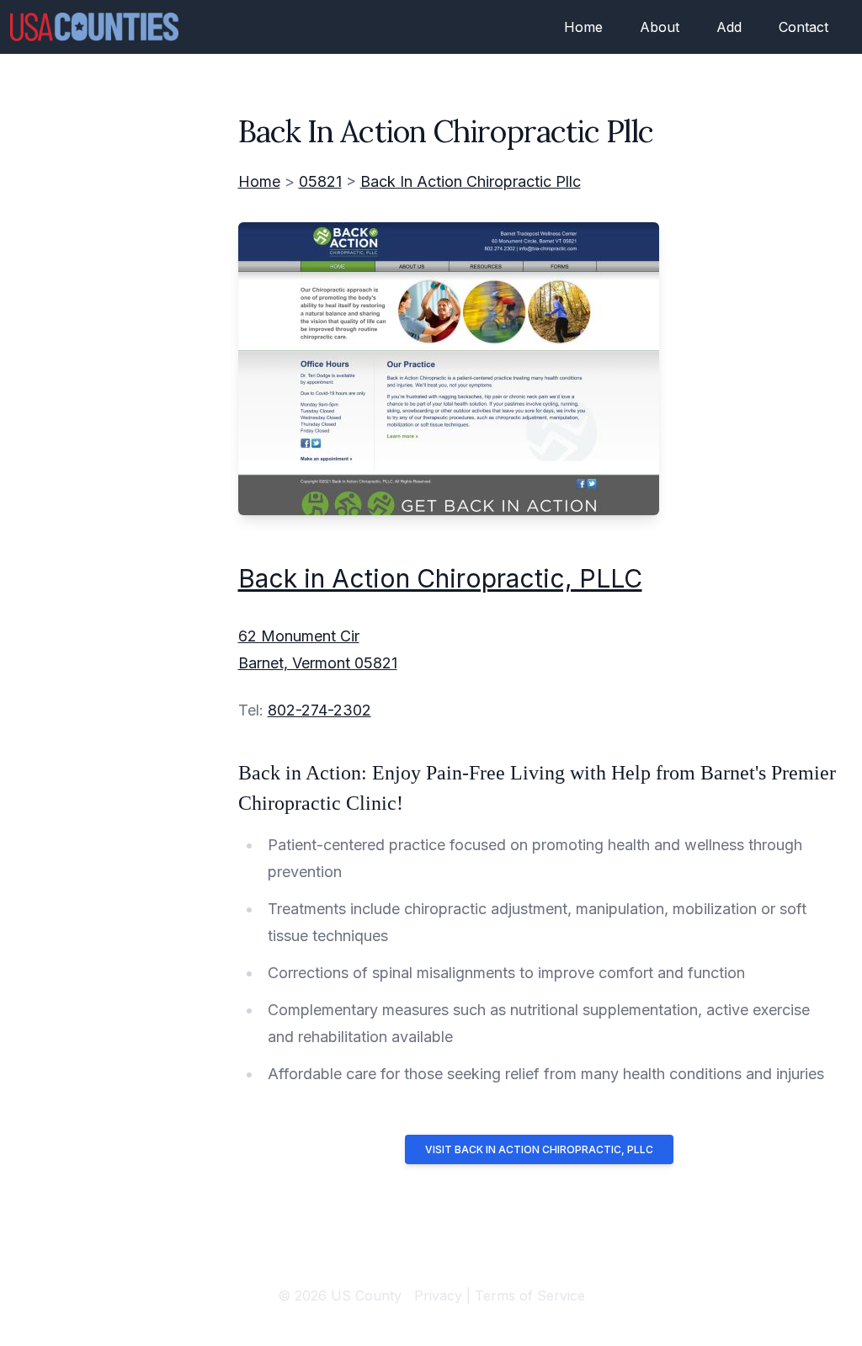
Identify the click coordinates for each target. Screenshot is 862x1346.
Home (583, 27)
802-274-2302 (319, 710)
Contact (803, 27)
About (659, 27)
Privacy (438, 1295)
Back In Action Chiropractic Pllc (470, 181)
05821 (320, 181)
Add (729, 27)
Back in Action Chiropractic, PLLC (440, 578)
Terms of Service (530, 1295)
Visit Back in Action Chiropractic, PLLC (539, 1149)
